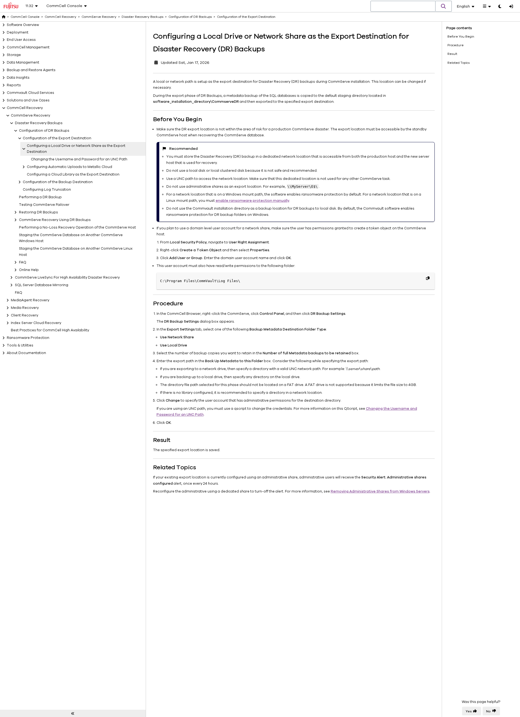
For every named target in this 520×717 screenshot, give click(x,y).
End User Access (21, 39)
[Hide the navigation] (73, 713)
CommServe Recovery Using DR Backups (55, 219)
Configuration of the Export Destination (57, 138)
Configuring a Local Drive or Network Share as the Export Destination (76, 148)
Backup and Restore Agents (31, 70)
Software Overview (23, 24)
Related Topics (458, 63)
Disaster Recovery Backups (39, 123)
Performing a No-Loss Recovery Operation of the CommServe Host (77, 227)
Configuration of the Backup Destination (58, 182)
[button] (443, 6)
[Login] (511, 6)
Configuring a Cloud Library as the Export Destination (73, 174)
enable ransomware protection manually (252, 200)
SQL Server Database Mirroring (41, 285)
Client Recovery (24, 315)
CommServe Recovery (30, 115)
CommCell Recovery (25, 107)
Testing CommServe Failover (44, 204)
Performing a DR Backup (40, 197)
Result (452, 54)
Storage (14, 54)
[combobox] (403, 6)
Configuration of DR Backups (44, 130)
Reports (14, 85)
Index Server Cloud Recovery (36, 322)
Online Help (29, 269)
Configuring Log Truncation (47, 189)
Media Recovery (25, 307)
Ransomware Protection (28, 337)
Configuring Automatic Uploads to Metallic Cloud (69, 166)
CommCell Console (25, 17)
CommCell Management (28, 47)
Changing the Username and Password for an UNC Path (79, 159)
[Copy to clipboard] (427, 278)
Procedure (455, 45)
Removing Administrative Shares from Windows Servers (380, 491)
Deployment (17, 32)
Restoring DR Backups (38, 212)
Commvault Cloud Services (30, 92)
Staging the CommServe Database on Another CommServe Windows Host (71, 238)
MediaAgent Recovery (30, 300)
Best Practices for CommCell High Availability (50, 330)
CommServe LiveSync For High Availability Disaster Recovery (67, 277)
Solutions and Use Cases (28, 100)
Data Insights (18, 77)
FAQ (22, 262)
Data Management (23, 62)
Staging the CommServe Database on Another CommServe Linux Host (76, 251)
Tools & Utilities (20, 345)
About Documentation (26, 353)
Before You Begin (460, 36)
